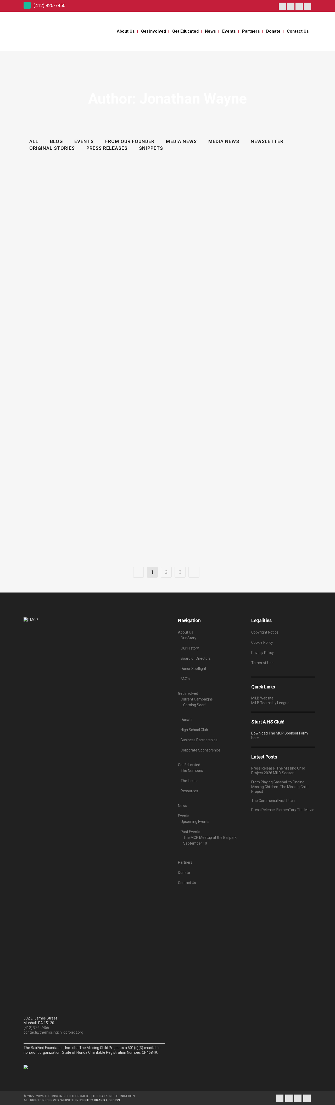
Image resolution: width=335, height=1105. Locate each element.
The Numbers (192, 770)
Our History (190, 648)
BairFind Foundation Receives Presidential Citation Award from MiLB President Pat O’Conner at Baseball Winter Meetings (67, 482)
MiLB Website (262, 698)
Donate (187, 719)
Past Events (190, 832)
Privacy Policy (262, 653)
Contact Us (187, 883)
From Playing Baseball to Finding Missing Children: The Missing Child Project (280, 787)
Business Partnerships (199, 740)
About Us (185, 632)
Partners (185, 862)
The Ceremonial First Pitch (273, 801)
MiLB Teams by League (270, 703)
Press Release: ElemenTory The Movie (282, 810)
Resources (189, 791)
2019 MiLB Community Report (52, 171)
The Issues (189, 781)
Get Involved (188, 693)
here (255, 738)
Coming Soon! (194, 705)
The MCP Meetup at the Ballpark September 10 (210, 840)
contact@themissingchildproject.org (53, 1032)
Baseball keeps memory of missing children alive (246, 392)
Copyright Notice (264, 632)
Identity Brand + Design (100, 1100)
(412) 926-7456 (36, 1028)
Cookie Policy (262, 642)
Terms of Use (262, 663)
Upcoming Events (195, 821)
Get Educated (189, 765)
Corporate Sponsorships (201, 750)
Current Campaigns (197, 699)
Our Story (188, 638)
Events (183, 816)
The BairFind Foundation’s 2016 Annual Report (244, 307)
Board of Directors (196, 658)
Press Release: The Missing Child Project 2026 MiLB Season (278, 770)
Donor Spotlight (193, 669)
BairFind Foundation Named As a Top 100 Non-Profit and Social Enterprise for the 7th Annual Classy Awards (156, 311)
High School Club (194, 730)
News (182, 806)
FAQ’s (185, 679)
